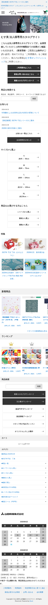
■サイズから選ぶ (7, 473)
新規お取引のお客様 (12, 592)
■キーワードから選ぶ (9, 468)
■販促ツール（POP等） (10, 501)
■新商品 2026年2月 (8, 454)
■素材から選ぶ (7, 478)
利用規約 (18, 588)
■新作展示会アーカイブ (10, 497)
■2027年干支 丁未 (8, 458)
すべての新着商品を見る (38, 331)
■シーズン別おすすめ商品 (10, 492)
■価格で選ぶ (6, 482)
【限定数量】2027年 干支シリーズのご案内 (14, 2)
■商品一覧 (5, 463)
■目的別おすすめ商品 (9, 487)
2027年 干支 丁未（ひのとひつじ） (12, 253)
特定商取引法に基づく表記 (35, 588)
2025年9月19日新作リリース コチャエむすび (36, 274)
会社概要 (40, 592)
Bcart (31, 601)
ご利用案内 (7, 588)
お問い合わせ (28, 592)
